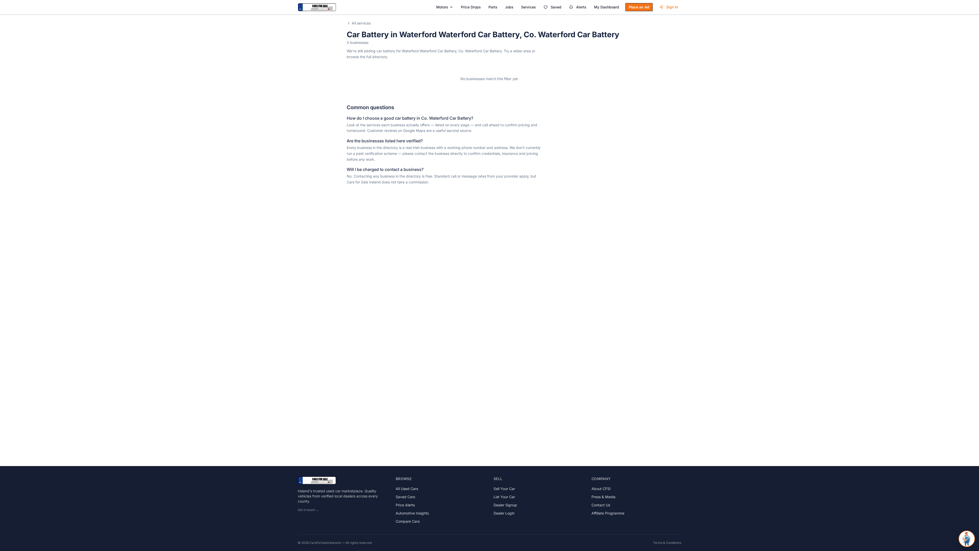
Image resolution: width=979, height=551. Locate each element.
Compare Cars (408, 521)
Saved (556, 7)
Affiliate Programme (607, 513)
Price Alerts (405, 505)
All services (361, 23)
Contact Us (600, 505)
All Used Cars (407, 488)
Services (528, 7)
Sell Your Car (504, 488)
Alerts (581, 7)
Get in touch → (308, 510)
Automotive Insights (412, 513)
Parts (492, 7)
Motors (442, 7)
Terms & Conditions (667, 543)
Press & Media (603, 497)
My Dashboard (606, 7)
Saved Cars (405, 497)
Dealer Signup (505, 505)
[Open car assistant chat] (967, 539)
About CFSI (601, 488)
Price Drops (471, 7)
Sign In (672, 7)
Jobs (509, 7)
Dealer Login (504, 513)
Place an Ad (639, 7)
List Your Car (504, 497)
